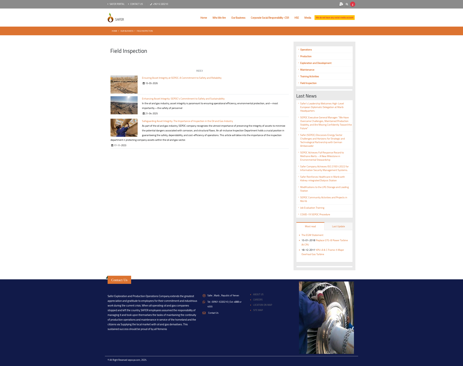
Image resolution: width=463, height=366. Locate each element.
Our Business (238, 17)
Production (306, 56)
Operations (306, 49)
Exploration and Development (316, 63)
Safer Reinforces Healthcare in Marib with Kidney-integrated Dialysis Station (322, 178)
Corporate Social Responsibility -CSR (270, 17)
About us (258, 294)
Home (114, 31)
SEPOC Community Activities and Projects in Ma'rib (323, 199)
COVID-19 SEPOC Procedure (315, 214)
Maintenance (307, 69)
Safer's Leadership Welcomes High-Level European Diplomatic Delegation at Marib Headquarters (322, 107)
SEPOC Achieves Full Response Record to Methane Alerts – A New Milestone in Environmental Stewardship (322, 156)
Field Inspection (145, 31)
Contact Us (136, 4)
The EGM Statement (312, 235)
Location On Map (262, 305)
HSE (296, 17)
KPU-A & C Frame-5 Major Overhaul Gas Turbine (322, 252)
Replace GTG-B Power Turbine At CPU (324, 242)
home (203, 17)
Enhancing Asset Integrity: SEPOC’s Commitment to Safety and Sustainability (183, 98)
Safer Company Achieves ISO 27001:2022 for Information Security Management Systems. (324, 168)
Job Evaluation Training (312, 207)
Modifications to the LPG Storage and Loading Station (324, 189)
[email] (341, 4)
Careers (258, 300)
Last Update (338, 226)
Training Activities (309, 76)
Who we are (219, 17)
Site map (258, 310)
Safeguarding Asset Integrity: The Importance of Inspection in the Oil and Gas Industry (187, 121)
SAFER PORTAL (117, 4)
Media (307, 17)
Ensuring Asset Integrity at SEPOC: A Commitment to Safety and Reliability (182, 77)
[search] (346, 4)
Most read (310, 226)
